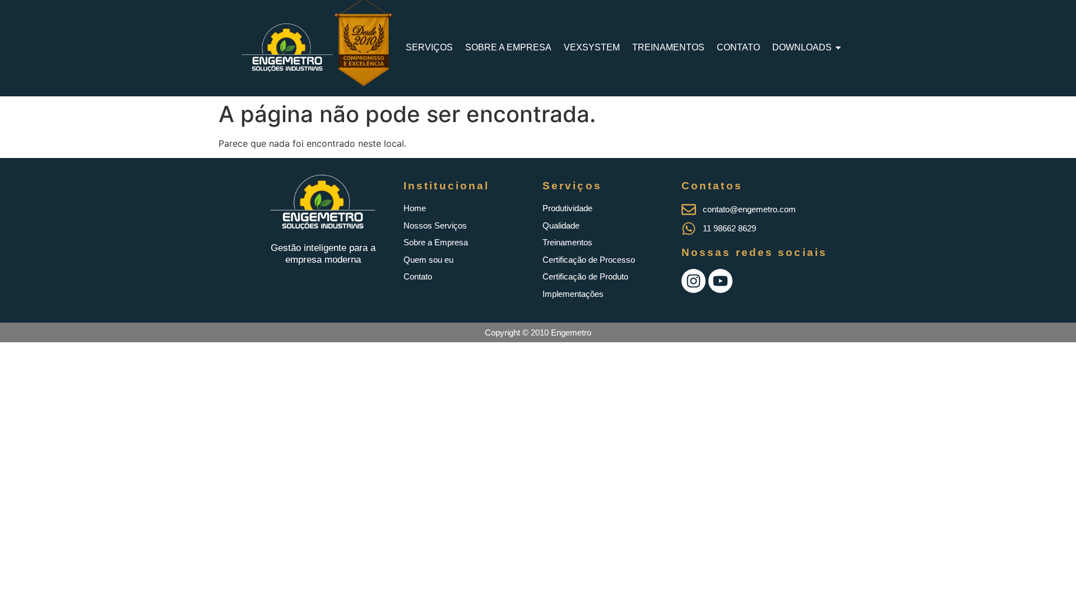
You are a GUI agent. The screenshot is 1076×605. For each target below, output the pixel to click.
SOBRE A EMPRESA (508, 47)
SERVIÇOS (429, 47)
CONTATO (738, 47)
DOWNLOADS (802, 47)
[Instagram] (693, 281)
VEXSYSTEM (592, 47)
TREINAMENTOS (668, 47)
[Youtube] (720, 281)
